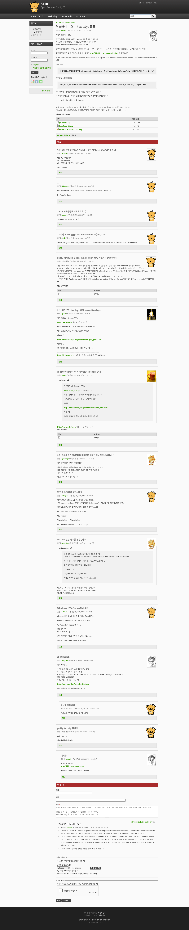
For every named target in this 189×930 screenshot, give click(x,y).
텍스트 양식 (63, 824)
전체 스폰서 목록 (84, 919)
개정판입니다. (63, 656)
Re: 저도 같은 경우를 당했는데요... (72, 539)
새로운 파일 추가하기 (64, 865)
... (58, 182)
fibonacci (65, 186)
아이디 (34, 50)
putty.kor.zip (64, 122)
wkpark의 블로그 (71, 22)
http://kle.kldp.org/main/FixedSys (104, 53)
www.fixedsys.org (64, 322)
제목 (57, 797)
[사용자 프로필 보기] (153, 40)
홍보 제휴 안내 (46, 90)
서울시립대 (102, 912)
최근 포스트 (37, 35)
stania (64, 153)
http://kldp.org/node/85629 (72, 766)
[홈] (34, 6)
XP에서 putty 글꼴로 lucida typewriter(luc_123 (81, 234)
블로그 (61, 22)
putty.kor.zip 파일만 (67, 728)
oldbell (64, 612)
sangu (64, 375)
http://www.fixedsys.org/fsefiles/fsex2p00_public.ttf (79, 339)
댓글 (58, 804)
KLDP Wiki (67, 16)
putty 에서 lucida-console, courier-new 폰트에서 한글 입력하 (87, 257)
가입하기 (36, 64)
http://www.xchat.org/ (66, 427)
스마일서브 (101, 915)
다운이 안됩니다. (68, 704)
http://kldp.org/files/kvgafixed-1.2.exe (73, 684)
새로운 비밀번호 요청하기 (42, 68)
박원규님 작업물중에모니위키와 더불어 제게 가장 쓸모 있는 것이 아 (86, 149)
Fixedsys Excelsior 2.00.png (70, 129)
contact (149, 3)
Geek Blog (53, 16)
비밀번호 (34, 57)
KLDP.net (81, 16)
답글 (60, 172)
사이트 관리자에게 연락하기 (100, 919)
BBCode (69, 827)
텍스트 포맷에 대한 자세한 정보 (142, 822)
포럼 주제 (39, 32)
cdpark (65, 215)
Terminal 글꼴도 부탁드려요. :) (71, 211)
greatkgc (65, 459)
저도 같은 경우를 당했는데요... (70, 492)
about (141, 3)
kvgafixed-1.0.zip (66, 126)
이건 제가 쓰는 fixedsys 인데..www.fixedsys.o (79, 310)
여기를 (64, 755)
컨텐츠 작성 (37, 29)
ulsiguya (65, 496)
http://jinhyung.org (65, 355)
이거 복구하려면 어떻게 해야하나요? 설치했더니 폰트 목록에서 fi (85, 455)
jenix (64, 313)
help (156, 3)
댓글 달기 (75, 135)
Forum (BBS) (37, 16)
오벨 (63, 238)
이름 (57, 790)
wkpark (63, 30)
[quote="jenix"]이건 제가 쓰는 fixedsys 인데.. (79, 371)
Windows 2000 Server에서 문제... (73, 608)
